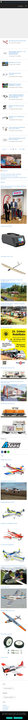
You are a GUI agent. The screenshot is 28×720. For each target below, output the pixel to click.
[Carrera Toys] (11, 167)
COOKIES (5, 705)
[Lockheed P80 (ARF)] (14, 598)
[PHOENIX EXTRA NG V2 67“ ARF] (14, 512)
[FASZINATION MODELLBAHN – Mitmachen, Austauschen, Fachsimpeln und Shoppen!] (14, 315)
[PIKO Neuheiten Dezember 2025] (14, 374)
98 (11, 149)
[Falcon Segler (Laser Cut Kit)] (14, 267)
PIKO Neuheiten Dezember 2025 (7, 367)
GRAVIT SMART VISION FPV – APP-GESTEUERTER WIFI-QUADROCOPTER (17, 53)
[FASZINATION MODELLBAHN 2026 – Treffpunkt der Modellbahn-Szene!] (14, 292)
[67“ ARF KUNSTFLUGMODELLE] (14, 554)
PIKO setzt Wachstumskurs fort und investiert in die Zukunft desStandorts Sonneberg (13, 187)
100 (16, 149)
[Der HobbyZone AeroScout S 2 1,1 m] (14, 491)
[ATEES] (11, 448)
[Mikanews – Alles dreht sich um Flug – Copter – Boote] (14, 2)
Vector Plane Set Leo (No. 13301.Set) (15, 74)
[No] (26, 715)
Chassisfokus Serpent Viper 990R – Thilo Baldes (11, 174)
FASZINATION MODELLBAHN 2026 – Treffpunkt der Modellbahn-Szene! (11, 280)
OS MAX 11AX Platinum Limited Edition (16, 106)
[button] (2, 452)
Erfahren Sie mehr (18, 717)
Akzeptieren (9, 717)
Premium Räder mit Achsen (6, 634)
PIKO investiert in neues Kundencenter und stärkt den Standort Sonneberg (12, 382)
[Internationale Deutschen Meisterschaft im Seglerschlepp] (14, 576)
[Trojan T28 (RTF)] (14, 669)
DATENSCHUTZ (6, 707)
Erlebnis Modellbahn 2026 (6, 327)
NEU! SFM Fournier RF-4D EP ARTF (17, 40)
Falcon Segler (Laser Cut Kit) (7, 256)
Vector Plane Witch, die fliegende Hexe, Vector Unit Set (17, 128)
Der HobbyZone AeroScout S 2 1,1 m (8, 481)
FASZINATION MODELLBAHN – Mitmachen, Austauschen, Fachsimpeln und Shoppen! (13, 304)
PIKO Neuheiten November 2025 (8, 403)
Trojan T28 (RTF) (4, 657)
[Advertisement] (14, 23)
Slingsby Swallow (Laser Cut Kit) (7, 610)
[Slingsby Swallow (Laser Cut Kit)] (14, 622)
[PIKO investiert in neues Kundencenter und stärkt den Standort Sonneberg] (14, 392)
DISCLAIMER (5, 708)
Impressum (5, 710)
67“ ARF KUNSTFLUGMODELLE (7, 544)
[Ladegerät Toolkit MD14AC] (14, 241)
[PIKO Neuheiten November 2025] (14, 411)
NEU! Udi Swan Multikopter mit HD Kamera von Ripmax (17, 139)
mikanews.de (4, 170)
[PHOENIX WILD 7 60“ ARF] (14, 470)
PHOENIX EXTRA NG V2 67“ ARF (7, 502)
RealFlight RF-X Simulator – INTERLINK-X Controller (15, 84)
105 (20, 149)
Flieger (2, 455)
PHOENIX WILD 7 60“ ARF (6, 459)
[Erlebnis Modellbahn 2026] (14, 347)
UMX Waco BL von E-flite (15, 62)
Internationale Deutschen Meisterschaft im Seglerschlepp (13, 565)
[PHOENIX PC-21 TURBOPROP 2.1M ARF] (14, 533)
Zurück (4, 149)
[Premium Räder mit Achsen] (14, 645)
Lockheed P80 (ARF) (5, 587)
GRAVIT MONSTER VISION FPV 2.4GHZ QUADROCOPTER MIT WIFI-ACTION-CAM (16, 96)
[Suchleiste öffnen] (26, 6)
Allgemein (3, 182)
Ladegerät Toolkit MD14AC (6, 226)
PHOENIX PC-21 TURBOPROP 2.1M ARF (9, 523)
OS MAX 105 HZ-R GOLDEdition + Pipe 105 (17, 117)
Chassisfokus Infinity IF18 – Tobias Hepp (9, 175)
